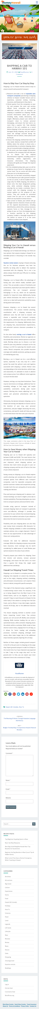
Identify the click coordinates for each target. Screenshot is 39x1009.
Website (8, 798)
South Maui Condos (20, 1004)
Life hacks (8, 928)
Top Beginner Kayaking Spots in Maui (16, 839)
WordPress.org (9, 995)
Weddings (8, 968)
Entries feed (9, 988)
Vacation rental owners (11, 263)
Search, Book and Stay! (19, 37)
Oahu (6, 953)
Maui (6, 935)
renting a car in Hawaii (24, 334)
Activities (8, 876)
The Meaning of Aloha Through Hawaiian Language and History (19, 718)
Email (8, 789)
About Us (5, 1006)
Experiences (8, 891)
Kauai (6, 917)
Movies (7, 942)
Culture (7, 887)
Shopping (8, 957)
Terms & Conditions (14, 1006)
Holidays (7, 906)
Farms (7, 895)
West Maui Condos (8, 1004)
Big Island (8, 884)
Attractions (8, 880)
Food (6, 898)
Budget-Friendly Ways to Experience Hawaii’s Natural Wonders (19, 728)
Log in (7, 984)
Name (8, 780)
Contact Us (33, 1006)
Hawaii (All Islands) (12, 707)
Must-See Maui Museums (12, 843)
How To (21, 707)
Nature (7, 950)
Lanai (6, 920)
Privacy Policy (25, 1006)
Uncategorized (9, 961)
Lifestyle (7, 931)
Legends (7, 924)
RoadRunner (24, 72)
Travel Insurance (31, 1004)
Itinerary (7, 913)
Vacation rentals (10, 964)
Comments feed (10, 992)
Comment (9, 753)
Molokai (7, 939)
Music (6, 946)
